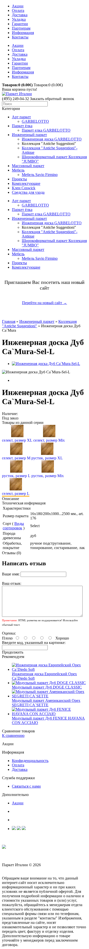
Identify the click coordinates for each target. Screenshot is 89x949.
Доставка (19, 15)
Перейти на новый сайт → (44, 303)
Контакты (20, 37)
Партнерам (21, 28)
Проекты (19, 179)
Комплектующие (26, 183)
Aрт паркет (21, 117)
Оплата (18, 10)
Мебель (18, 170)
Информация (23, 33)
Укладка (19, 19)
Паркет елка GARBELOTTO (46, 130)
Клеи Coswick (23, 188)
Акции (17, 6)
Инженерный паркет (29, 135)
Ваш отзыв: (11, 583)
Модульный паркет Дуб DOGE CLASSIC (47, 687)
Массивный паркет (28, 166)
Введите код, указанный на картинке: (34, 642)
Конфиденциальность (30, 761)
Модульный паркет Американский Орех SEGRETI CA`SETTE (46, 702)
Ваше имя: (11, 574)
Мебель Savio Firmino (40, 175)
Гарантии (20, 24)
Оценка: (9, 633)
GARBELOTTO (35, 121)
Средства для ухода (28, 192)
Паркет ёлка (22, 126)
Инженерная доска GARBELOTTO (52, 139)
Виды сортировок (13, 525)
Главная (8, 321)
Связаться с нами (26, 786)
